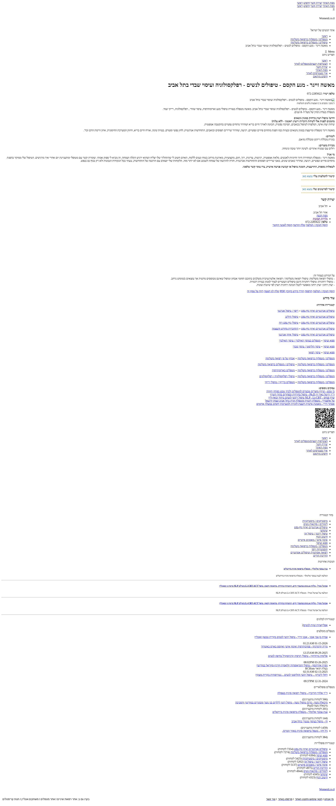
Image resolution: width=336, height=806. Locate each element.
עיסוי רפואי (314, 352)
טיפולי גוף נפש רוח (288, 322)
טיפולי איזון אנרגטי (288, 334)
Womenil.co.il (327, 789)
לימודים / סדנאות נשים (315, 524)
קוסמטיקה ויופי (320, 549)
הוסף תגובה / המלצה (317, 225)
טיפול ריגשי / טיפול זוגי (316, 533)
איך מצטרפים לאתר (317, 73)
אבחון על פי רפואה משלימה (280, 358)
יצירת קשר (316, 2)
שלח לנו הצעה (271, 291)
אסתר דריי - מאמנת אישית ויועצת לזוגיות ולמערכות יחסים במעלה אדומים (295, 403)
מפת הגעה (322, 215)
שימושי (324, 530)
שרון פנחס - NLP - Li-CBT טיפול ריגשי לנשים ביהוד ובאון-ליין (301, 397)
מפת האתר (329, 2)
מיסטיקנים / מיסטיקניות (315, 520)
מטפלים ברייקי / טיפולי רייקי (280, 382)
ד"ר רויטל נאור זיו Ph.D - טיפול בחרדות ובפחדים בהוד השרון (302, 394)
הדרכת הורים (320, 555)
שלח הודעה (299, 225)
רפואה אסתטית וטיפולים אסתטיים (309, 552)
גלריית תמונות (320, 218)
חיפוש (306, 2)
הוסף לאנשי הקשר (282, 225)
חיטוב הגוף (322, 536)
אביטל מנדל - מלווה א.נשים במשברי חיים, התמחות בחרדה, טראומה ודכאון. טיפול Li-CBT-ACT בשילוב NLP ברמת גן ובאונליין (273, 586)
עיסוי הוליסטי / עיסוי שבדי (306, 346)
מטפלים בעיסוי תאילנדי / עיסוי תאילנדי (299, 340)
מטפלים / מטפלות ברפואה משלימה (316, 358)
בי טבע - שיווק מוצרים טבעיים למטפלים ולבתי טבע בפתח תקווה (300, 391)
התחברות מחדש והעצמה (285, 328)
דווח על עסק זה (255, 291)
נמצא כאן (307, 176)
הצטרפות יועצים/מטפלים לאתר (311, 63)
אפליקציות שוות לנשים (315, 625)
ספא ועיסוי (329, 340)
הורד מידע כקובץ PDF (292, 291)
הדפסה (308, 291)
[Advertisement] (168, 251)
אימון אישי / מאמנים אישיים (313, 539)
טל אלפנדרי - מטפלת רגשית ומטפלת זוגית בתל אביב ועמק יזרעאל (300, 400)
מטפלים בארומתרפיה (283, 370)
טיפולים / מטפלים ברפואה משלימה (276, 364)
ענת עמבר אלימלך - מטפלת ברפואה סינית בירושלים (306, 568)
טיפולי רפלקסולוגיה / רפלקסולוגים (277, 376)
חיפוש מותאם (320, 76)
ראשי (300, 2)
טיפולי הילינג (291, 316)
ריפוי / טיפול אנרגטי (288, 310)
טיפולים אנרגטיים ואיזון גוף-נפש (318, 310)
